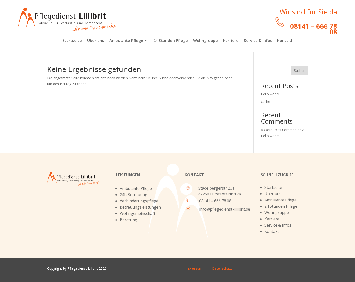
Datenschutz (222, 268)
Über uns (95, 41)
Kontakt (285, 41)
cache (265, 101)
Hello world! (270, 94)
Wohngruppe (205, 41)
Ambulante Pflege (126, 41)
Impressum (195, 268)
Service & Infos (258, 41)
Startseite (72, 41)
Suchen (299, 70)
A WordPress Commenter (281, 129)
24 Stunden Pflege (170, 41)
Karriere (231, 41)
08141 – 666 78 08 (215, 201)
